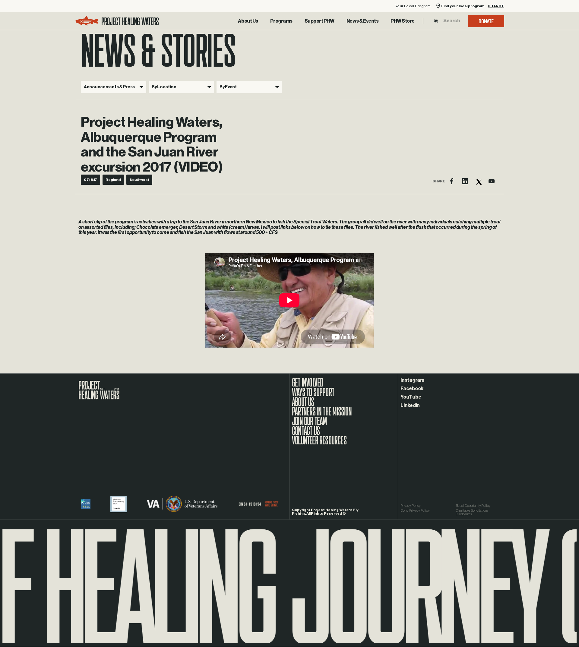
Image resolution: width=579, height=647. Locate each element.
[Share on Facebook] (451, 181)
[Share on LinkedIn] (465, 181)
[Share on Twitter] (478, 181)
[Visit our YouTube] (491, 181)
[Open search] (436, 21)
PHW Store (403, 21)
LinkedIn (410, 405)
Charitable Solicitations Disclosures (472, 512)
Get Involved (307, 385)
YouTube (410, 397)
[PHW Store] (403, 21)
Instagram (412, 380)
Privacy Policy (410, 505)
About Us (248, 21)
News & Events (362, 21)
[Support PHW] (319, 21)
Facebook (411, 389)
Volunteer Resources (319, 443)
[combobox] (451, 20)
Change (496, 6)
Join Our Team (309, 424)
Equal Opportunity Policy (473, 505)
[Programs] (281, 21)
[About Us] (248, 21)
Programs (281, 21)
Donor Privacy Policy (415, 510)
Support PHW (319, 21)
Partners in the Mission (322, 414)
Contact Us (306, 434)
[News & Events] (362, 21)
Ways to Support (313, 395)
